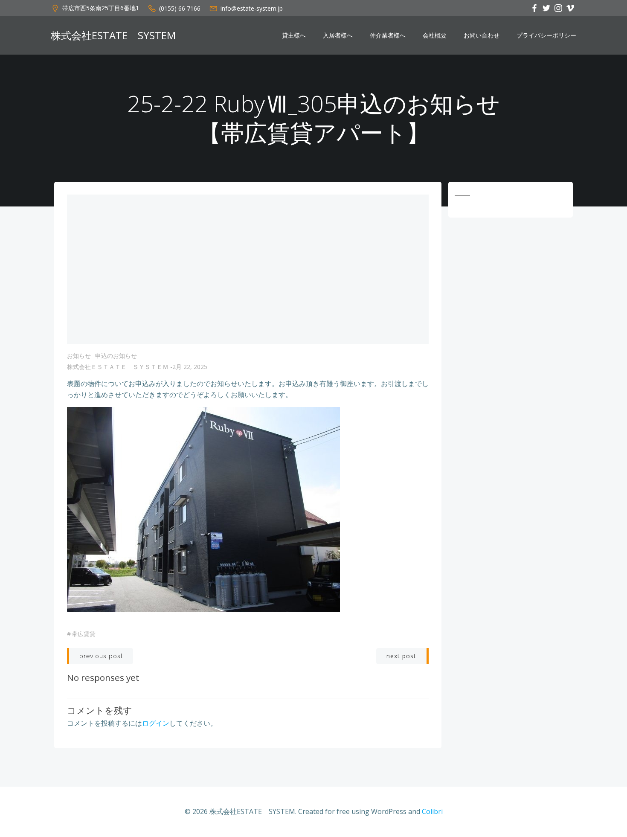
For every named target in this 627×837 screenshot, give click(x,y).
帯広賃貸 (84, 634)
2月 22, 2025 (189, 367)
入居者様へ (338, 35)
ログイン (155, 723)
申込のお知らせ (116, 356)
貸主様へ (294, 35)
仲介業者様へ (388, 35)
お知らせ (79, 356)
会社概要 (435, 35)
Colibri (432, 811)
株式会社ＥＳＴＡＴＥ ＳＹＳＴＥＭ (117, 367)
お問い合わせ (481, 35)
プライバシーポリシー (546, 35)
